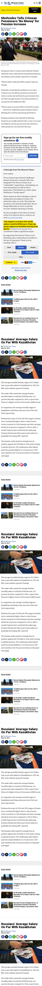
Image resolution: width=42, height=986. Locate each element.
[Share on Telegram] (10, 34)
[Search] (37, 3)
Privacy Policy (20, 159)
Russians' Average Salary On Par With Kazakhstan (19, 340)
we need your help (15, 218)
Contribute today (34, 10)
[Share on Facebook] (3, 34)
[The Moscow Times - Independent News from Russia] (14, 3)
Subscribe (33, 156)
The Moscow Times (9, 28)
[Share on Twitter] (6, 34)
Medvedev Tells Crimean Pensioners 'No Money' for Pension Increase (20, 21)
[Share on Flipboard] (21, 34)
